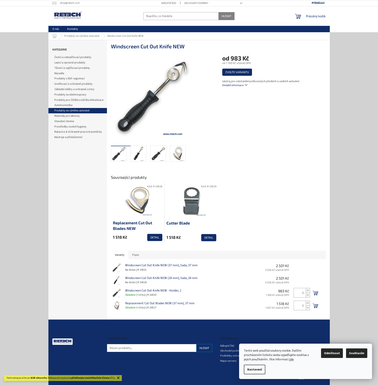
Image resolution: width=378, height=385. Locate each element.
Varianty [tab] (119, 255)
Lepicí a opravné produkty (69, 63)
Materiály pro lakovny (67, 116)
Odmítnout (332, 353)
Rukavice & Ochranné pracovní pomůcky (78, 132)
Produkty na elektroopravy (70, 95)
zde (291, 359)
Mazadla (59, 73)
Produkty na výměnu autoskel (71, 111)
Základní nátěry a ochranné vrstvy (74, 89)
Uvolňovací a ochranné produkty (73, 84)
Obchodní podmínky (196, 3)
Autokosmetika (63, 105)
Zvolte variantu (237, 72)
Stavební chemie (64, 121)
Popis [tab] (135, 255)
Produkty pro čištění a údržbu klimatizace (79, 100)
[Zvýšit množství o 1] (308, 290)
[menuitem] (55, 29)
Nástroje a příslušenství (68, 137)
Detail (154, 237)
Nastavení (254, 369)
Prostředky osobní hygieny (70, 127)
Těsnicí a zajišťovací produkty (72, 68)
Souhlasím (356, 353)
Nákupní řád (168, 3)
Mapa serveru (228, 361)
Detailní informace (233, 85)
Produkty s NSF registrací (69, 79)
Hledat (226, 16)
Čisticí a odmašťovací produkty (72, 57)
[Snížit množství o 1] (308, 295)
